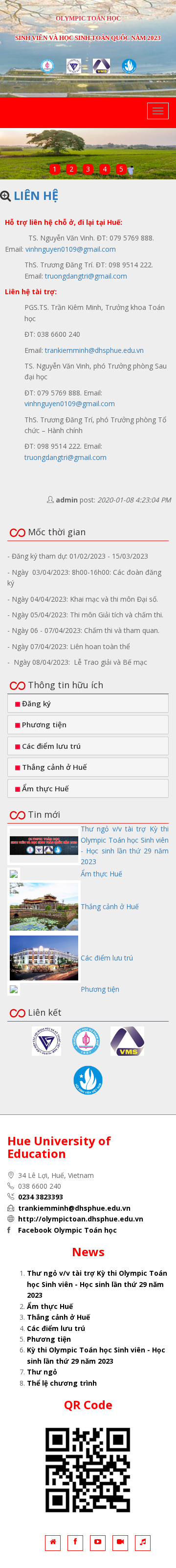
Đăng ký (35, 703)
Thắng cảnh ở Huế (53, 767)
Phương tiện (43, 724)
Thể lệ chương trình (62, 1383)
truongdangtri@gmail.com (86, 276)
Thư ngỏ (42, 1371)
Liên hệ (36, 195)
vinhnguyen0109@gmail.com (70, 249)
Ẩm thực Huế (44, 788)
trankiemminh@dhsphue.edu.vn (94, 350)
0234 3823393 (40, 1196)
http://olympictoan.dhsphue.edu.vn (80, 1218)
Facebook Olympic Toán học (67, 1230)
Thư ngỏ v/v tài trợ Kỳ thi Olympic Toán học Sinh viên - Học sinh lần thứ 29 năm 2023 (97, 1284)
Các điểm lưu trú (50, 746)
